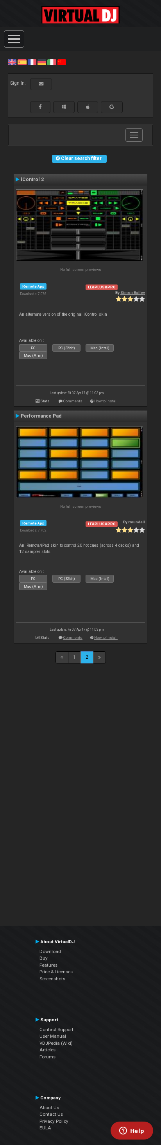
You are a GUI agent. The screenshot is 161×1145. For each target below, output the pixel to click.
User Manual (52, 1036)
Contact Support (56, 1029)
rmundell (136, 522)
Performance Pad (41, 416)
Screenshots (52, 978)
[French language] (32, 62)
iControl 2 (32, 179)
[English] (12, 62)
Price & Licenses (56, 971)
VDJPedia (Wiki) (56, 1043)
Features (48, 965)
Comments (72, 401)
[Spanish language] (22, 62)
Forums (47, 1057)
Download (50, 951)
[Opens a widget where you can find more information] (131, 1131)
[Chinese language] (61, 62)
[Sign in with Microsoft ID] (64, 107)
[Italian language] (51, 62)
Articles (47, 1050)
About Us (49, 1107)
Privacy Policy (53, 1121)
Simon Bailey (132, 292)
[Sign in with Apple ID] (87, 107)
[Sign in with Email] (41, 84)
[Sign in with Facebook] (40, 107)
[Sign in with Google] (112, 107)
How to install (106, 401)
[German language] (42, 62)
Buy (43, 958)
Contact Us (51, 1114)
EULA (45, 1128)
